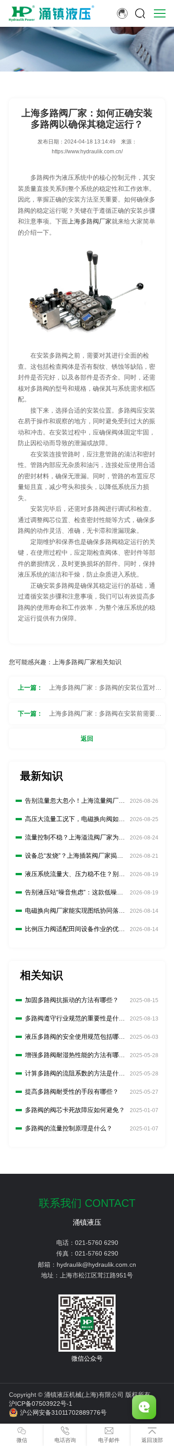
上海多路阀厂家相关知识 (87, 662)
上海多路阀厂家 (90, 221)
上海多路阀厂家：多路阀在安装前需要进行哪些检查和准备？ (105, 717)
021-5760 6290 (96, 1242)
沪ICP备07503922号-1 (40, 1403)
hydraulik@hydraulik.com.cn (96, 1264)
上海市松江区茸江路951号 (96, 1275)
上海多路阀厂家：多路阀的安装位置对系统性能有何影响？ (105, 691)
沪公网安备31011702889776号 (63, 1412)
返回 (87, 738)
